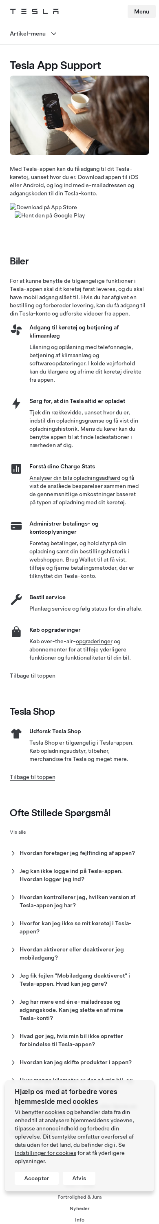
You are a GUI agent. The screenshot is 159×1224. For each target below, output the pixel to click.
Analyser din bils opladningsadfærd (74, 477)
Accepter (36, 1178)
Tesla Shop (43, 742)
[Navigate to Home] (34, 11)
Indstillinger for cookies (45, 1153)
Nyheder (80, 1208)
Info (79, 1220)
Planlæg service (50, 608)
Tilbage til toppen (32, 675)
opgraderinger (94, 641)
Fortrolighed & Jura (79, 1197)
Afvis (79, 1178)
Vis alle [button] (18, 832)
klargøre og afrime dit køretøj (84, 371)
